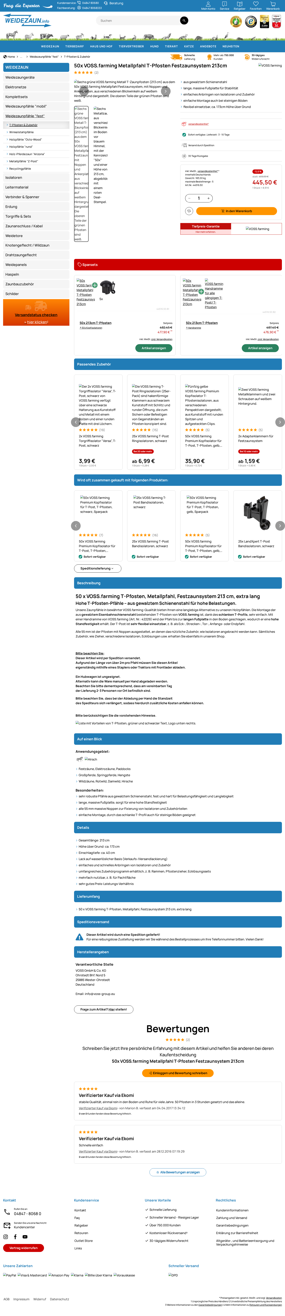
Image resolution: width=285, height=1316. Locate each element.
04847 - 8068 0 (27, 1213)
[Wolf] (166, 35)
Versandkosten (274, 1298)
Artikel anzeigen (154, 348)
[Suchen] (184, 20)
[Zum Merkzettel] (189, 211)
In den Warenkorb (239, 211)
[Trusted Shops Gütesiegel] (251, 22)
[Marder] (213, 35)
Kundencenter (24, 1227)
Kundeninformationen (232, 1210)
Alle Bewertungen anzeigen (180, 1172)
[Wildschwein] (149, 35)
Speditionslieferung (95, 568)
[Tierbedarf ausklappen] (86, 46)
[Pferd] (12, 35)
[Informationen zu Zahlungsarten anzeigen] (69, 1275)
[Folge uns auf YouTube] (25, 1236)
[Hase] (134, 35)
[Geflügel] (93, 35)
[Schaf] (64, 35)
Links (78, 1248)
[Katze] (122, 35)
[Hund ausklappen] (161, 46)
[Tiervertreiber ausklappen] (146, 46)
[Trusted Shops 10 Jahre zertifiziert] (264, 22)
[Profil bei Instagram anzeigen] (5, 1236)
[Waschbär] (198, 35)
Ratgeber (81, 1225)
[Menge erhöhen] (208, 198)
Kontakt (80, 1210)
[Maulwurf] (240, 35)
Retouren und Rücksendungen (266, 1304)
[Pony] (29, 35)
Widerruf (39, 1299)
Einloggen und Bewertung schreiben (180, 1073)
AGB (6, 1299)
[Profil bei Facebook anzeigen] (15, 1236)
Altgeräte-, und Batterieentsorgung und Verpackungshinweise (245, 1243)
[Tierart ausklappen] (180, 46)
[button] (125, 91)
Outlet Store (83, 1241)
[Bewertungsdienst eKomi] (236, 22)
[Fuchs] (182, 35)
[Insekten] (276, 35)
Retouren (81, 1233)
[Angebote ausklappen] (218, 46)
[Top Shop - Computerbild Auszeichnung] (276, 22)
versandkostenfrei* (198, 124)
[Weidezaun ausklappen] (61, 46)
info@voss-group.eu (95, 994)
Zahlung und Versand (231, 1218)
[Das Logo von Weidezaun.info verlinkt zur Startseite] (49, 20)
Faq (77, 1218)
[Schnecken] (265, 35)
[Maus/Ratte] (253, 35)
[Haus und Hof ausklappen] (115, 46)
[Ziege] (79, 35)
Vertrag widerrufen (24, 1248)
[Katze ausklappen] (196, 46)
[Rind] (47, 35)
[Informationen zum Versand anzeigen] (173, 1275)
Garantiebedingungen (232, 1225)
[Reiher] (227, 35)
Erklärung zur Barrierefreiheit (237, 1233)
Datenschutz (59, 1299)
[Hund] (107, 35)
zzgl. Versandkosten (161, 339)
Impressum (21, 1299)
